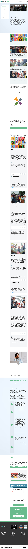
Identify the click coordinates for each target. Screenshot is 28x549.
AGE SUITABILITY (23, 534)
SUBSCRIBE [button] (12, 535)
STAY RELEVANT (13, 533)
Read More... (12, 187)
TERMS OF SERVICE (23, 533)
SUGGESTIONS (3, 534)
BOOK (12, 534)
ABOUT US (12, 532)
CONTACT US (3, 533)
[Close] (27, 547)
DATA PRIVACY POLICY (24, 532)
